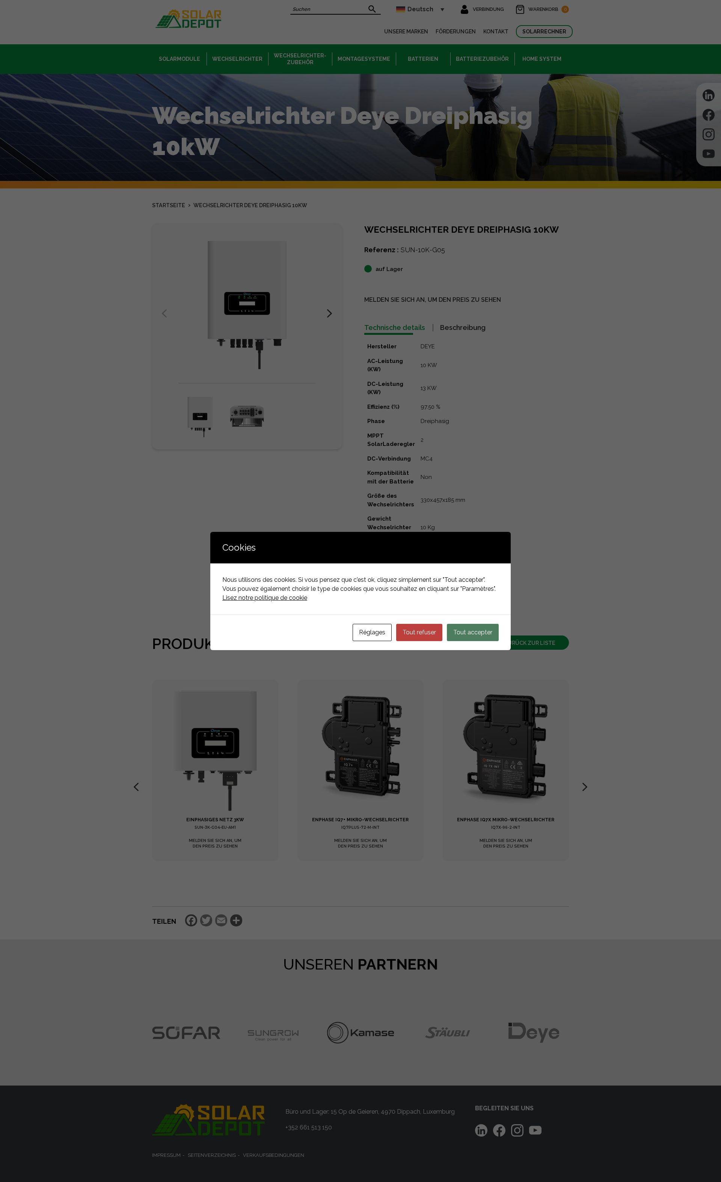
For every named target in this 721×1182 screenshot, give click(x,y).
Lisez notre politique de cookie (264, 597)
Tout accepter (472, 632)
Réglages (372, 632)
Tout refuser (419, 632)
